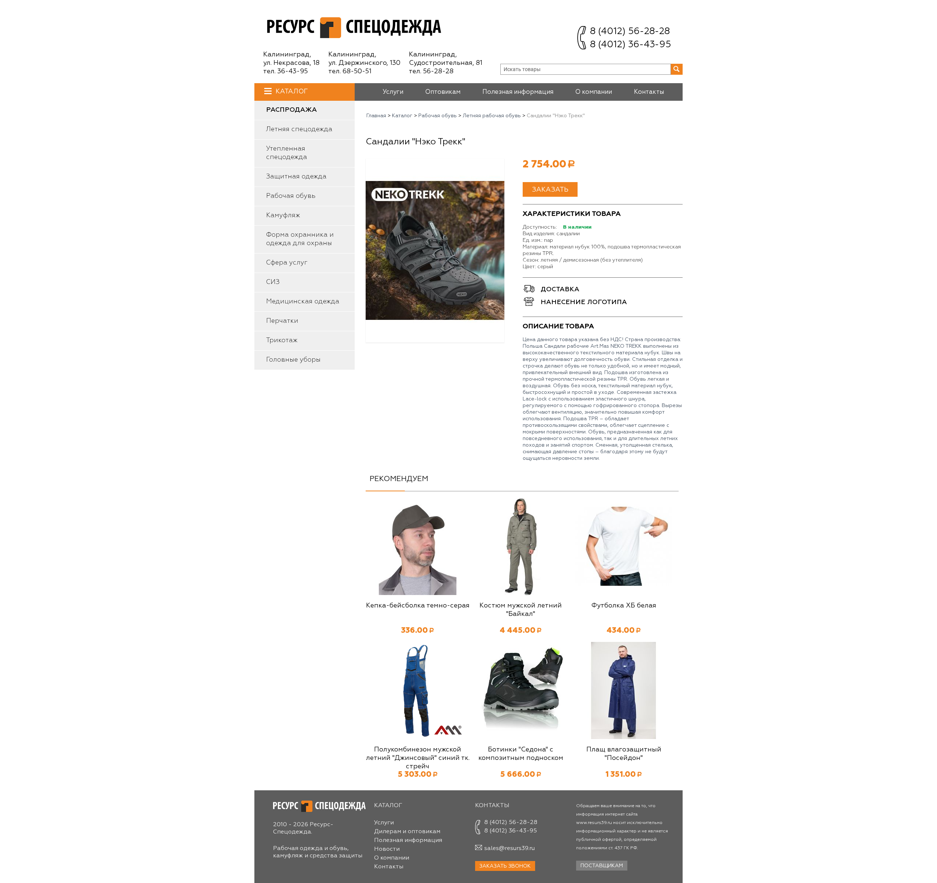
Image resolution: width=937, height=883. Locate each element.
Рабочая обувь (291, 196)
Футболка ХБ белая (623, 605)
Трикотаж (282, 340)
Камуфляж (283, 215)
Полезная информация (517, 92)
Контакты (649, 92)
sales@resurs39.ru (509, 848)
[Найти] (677, 69)
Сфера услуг (286, 262)
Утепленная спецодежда (286, 152)
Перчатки (282, 321)
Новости (387, 849)
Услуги (392, 92)
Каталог (292, 91)
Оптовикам (442, 92)
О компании (593, 92)
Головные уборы (293, 359)
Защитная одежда (296, 176)
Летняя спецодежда (299, 129)
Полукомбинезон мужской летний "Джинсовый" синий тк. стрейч (418, 758)
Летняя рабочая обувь (492, 115)
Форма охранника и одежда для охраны (300, 239)
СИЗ (273, 282)
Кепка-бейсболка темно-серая (418, 605)
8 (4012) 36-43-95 (630, 44)
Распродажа (291, 110)
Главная (376, 115)
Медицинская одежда (302, 301)
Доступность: (540, 227)
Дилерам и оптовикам (407, 832)
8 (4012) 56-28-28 (630, 31)
